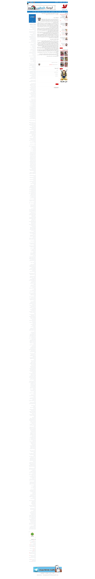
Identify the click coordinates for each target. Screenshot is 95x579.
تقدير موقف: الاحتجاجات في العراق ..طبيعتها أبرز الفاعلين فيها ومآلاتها (33, 90)
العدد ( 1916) (62, 61)
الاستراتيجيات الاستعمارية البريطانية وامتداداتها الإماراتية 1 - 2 (32, 78)
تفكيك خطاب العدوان (33, 208)
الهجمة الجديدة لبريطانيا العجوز (32, 217)
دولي (62, 11)
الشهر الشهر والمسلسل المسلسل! (32, 221)
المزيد (60, 20)
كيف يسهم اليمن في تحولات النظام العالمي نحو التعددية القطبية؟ (32, 415)
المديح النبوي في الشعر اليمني (32, 209)
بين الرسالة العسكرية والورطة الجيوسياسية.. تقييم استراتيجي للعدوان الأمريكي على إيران (32, 428)
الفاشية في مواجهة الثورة (33, 84)
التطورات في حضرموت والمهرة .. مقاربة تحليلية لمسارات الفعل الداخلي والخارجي (32, 469)
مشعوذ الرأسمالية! (34, 66)
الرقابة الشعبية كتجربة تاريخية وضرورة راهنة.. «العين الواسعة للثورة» (32, 201)
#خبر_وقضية (64, 9)
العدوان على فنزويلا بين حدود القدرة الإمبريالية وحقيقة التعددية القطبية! (33, 477)
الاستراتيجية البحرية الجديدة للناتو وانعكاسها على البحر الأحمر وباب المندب (32, 466)
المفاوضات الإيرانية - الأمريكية (32, 411)
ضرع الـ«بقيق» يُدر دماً (33, 83)
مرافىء (35, 11)
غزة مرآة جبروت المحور (33, 223)
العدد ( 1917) (66, 56)
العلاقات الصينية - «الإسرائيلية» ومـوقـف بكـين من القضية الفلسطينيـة (32, 343)
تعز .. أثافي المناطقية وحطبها (32, 36)
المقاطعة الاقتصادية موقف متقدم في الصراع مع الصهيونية (33, 230)
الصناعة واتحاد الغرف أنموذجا (33, 305)
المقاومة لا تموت (34, 126)
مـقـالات (66, 13)
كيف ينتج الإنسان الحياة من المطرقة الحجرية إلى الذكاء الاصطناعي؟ (33, 509)
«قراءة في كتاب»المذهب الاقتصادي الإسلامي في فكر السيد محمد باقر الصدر (33, 196)
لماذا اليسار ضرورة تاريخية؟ (33, 494)
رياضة (40, 11)
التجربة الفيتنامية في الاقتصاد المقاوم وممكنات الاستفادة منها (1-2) (32, 170)
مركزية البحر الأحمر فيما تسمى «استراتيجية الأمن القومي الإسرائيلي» (32, 244)
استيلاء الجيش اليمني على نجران (32, 65)
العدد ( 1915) (66, 61)
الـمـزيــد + (61, 68)
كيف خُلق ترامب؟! (34, 504)
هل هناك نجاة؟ (63, 32)
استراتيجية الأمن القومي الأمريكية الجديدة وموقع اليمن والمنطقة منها (32, 472)
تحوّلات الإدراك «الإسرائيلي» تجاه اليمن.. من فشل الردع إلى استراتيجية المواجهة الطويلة (32, 457)
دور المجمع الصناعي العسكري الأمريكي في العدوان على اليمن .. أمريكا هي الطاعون (32, 214)
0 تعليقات (47, 14)
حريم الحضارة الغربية (34, 216)
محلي (67, 11)
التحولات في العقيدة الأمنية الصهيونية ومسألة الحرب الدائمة (62, 24)
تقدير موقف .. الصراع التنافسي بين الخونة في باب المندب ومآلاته (32, 312)
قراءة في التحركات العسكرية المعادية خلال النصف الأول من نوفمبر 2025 (33, 460)
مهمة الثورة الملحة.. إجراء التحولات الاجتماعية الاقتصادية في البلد (32, 260)
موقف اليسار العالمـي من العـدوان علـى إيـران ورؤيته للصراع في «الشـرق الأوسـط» (33, 433)
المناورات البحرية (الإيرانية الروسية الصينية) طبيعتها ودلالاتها (33, 295)
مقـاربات (49, 11)
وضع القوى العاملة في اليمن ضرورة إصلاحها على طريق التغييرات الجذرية (32, 371)
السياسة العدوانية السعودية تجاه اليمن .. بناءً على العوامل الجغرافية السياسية (33, 277)
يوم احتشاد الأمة (63, 43)
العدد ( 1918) (62, 56)
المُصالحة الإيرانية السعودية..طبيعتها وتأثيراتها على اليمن (33, 291)
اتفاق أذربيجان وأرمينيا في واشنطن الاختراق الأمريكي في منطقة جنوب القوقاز (32, 438)
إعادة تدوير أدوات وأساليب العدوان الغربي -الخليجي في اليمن (33, 448)
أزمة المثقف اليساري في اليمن (32, 31)
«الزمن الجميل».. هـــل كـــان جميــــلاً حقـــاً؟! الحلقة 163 (62, 38)
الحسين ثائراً (34, 207)
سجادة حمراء (43, 11)
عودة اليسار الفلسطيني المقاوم (32, 224)
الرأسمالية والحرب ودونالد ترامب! (32, 505)
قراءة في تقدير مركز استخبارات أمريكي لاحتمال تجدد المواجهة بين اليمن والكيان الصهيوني (32, 463)
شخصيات (46, 11)
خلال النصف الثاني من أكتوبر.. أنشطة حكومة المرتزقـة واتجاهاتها (33, 451)
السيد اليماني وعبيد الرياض (33, 25)
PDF (33, 11)
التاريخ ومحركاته (34, 493)
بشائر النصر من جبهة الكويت (33, 26)
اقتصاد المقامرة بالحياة (33, 511)
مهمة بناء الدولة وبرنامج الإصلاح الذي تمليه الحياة (50, 13)
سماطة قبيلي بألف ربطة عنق (33, 39)
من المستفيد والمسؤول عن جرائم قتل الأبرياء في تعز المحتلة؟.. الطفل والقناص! (33, 206)
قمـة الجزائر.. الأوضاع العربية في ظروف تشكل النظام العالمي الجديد (32, 274)
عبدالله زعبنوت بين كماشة (32, 561)
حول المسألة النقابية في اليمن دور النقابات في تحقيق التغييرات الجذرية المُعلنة (32, 374)
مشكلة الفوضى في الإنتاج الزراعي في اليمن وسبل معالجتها (33, 391)
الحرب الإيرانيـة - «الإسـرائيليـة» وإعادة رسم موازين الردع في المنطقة (33, 425)
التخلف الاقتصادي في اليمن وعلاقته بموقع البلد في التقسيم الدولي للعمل (33, 513)
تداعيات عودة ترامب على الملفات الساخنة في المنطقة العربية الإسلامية (33, 398)
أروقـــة (38, 11)
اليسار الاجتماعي (34, 492)
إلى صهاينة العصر (34, 417)
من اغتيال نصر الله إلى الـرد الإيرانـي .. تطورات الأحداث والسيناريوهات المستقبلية (33, 384)
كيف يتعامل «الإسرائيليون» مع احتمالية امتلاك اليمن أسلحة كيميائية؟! (32, 454)
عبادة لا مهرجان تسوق (33, 220)
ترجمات (57, 11)
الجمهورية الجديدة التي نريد (33, 268)
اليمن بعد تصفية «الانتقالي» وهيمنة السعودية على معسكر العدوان (32, 480)
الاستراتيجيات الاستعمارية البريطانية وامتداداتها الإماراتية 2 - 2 (32, 81)
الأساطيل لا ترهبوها (34, 135)
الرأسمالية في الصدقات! (33, 222)
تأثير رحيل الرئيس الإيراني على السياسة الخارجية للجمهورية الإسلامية (33, 358)
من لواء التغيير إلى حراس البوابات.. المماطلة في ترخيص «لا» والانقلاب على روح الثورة (62, 17)
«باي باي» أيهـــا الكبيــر (33, 212)
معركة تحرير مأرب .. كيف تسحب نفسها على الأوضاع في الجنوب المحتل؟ (32, 239)
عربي (64, 11)
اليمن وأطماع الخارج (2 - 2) (33, 111)
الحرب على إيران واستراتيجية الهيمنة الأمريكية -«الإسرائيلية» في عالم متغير (32, 496)
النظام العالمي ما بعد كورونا (33, 172)
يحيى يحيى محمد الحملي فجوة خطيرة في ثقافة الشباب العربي (32, 553)
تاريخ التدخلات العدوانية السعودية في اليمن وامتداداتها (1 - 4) (32, 97)
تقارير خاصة (59, 11)
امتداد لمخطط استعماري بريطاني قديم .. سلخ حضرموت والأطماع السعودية (33, 307)
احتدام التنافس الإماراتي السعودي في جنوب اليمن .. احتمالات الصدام (33, 286)
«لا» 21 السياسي (53, 11)
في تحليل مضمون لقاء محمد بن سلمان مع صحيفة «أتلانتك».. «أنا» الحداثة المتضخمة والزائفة (32, 257)
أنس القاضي (57, 14)
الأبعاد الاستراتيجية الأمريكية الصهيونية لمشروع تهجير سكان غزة (32, 403)
